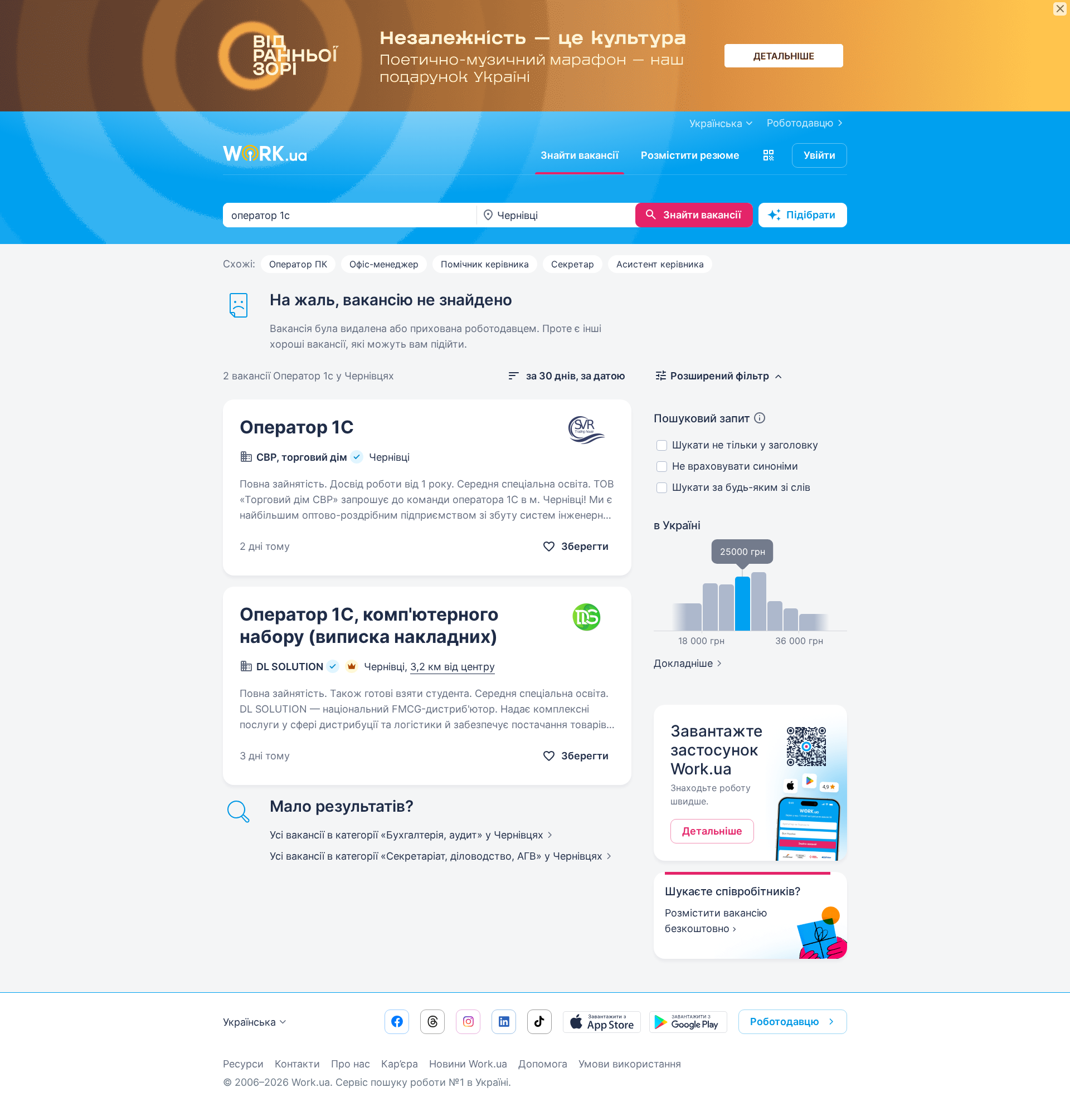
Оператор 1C (297, 427)
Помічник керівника (485, 264)
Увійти (819, 155)
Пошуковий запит (702, 418)
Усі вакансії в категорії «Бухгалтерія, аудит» (406, 835)
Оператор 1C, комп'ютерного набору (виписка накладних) (369, 625)
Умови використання (629, 1064)
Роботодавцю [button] (784, 1021)
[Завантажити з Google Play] (688, 1022)
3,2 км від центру (452, 666)
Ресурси (243, 1064)
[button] (768, 155)
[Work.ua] (265, 153)
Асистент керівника (660, 264)
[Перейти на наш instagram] (468, 1022)
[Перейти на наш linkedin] (504, 1022)
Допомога (542, 1064)
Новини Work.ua (468, 1064)
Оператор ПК (298, 264)
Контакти (297, 1064)
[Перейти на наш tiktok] (539, 1022)
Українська (249, 1022)
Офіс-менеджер (384, 264)
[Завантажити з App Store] (602, 1022)
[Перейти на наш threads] (432, 1022)
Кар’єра (399, 1064)
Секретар (572, 264)
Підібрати (810, 215)
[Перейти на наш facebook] (397, 1022)
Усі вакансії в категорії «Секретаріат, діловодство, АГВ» (436, 856)
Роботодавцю (800, 123)
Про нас (350, 1064)
